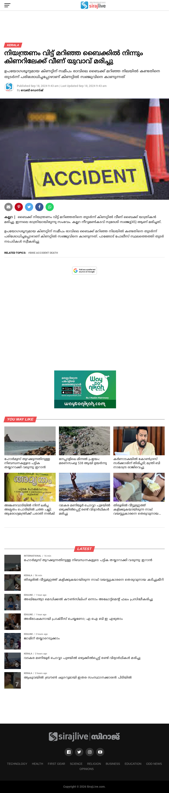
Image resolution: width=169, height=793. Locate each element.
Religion (94, 763)
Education (133, 763)
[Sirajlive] (84, 740)
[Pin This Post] (19, 208)
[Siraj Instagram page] (90, 752)
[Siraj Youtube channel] (100, 752)
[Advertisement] (84, 326)
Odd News (154, 763)
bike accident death (44, 253)
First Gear (56, 763)
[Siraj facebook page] (69, 752)
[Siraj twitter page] (79, 752)
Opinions (87, 769)
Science (76, 763)
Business (113, 763)
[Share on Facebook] (50, 208)
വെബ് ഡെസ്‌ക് (32, 90)
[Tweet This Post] (29, 208)
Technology (17, 763)
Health (37, 763)
